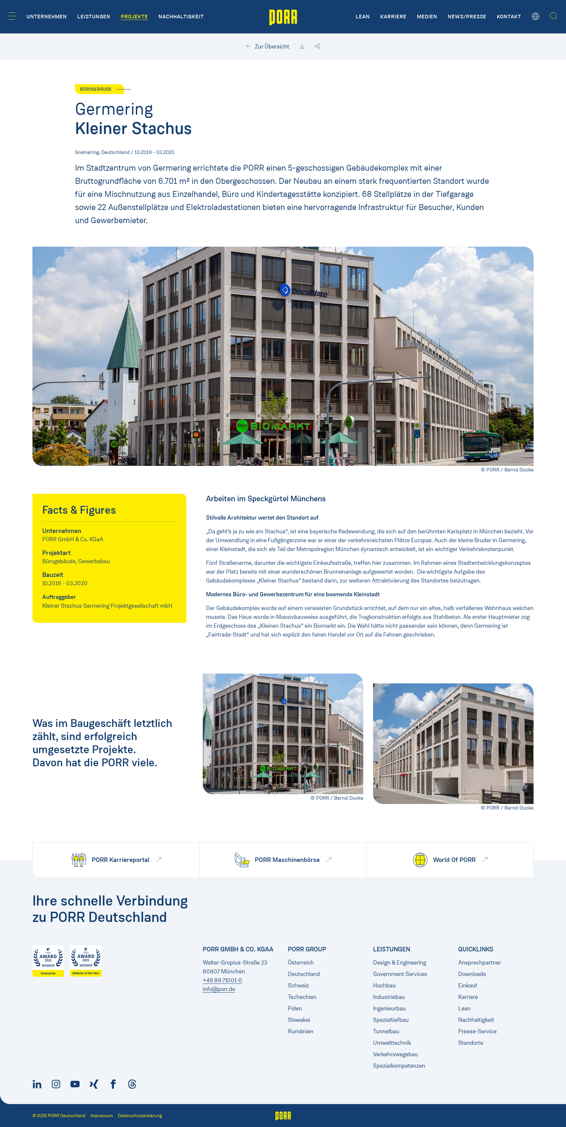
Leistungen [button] (93, 16)
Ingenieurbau (389, 1008)
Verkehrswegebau (395, 1054)
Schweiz (298, 985)
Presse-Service (477, 1031)
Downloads (472, 974)
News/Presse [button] (467, 16)
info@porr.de (219, 989)
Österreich (301, 962)
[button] (12, 16)
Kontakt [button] (509, 16)
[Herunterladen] (302, 46)
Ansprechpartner (479, 962)
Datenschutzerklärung (140, 1115)
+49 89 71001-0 (222, 980)
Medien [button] (427, 16)
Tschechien (302, 997)
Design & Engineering (399, 962)
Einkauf (467, 985)
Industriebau (389, 997)
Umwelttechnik (392, 1042)
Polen (295, 1008)
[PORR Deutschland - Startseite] (283, 17)
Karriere (468, 997)
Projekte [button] (134, 16)
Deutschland (304, 974)
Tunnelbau (386, 1031)
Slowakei (299, 1019)
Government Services (400, 974)
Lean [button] (363, 16)
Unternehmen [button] (47, 16)
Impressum (101, 1115)
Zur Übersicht (271, 46)
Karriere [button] (393, 16)
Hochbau (384, 985)
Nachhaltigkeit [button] (181, 16)
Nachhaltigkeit (476, 1019)
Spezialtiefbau (391, 1019)
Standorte (470, 1042)
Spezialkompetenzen (399, 1065)
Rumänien (300, 1031)
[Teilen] (317, 46)
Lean (464, 1008)
